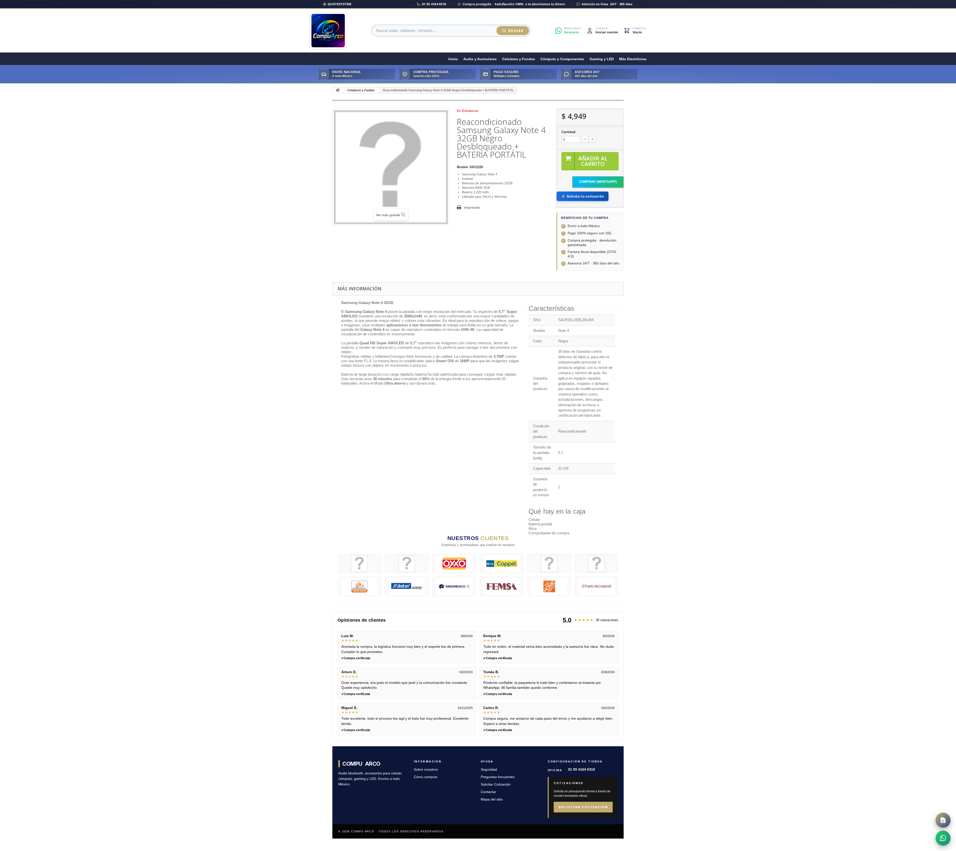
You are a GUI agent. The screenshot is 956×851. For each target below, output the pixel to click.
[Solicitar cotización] (943, 820)
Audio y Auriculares (480, 59)
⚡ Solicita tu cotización (582, 196)
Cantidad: (568, 132)
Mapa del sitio (492, 799)
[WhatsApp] (943, 838)
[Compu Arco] (328, 30)
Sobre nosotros (426, 769)
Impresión (472, 207)
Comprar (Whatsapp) (598, 182)
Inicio (453, 59)
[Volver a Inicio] (337, 90)
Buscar (516, 30)
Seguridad (489, 769)
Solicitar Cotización (496, 784)
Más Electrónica (632, 59)
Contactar (488, 792)
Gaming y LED (602, 59)
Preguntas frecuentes (498, 777)
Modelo (462, 167)
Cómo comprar (425, 777)
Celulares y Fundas (518, 59)
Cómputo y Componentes (562, 59)
